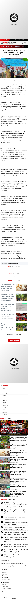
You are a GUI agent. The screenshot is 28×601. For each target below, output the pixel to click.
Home (2, 46)
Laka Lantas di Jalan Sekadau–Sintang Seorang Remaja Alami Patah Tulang (15, 533)
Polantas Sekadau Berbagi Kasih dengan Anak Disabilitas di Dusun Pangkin (15, 528)
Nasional (4, 402)
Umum (17, 441)
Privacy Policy (5, 577)
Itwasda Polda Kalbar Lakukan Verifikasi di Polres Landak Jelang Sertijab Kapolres (16, 551)
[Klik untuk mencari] (22, 43)
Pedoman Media (6, 575)
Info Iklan (4, 590)
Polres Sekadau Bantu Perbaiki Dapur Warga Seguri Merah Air (14, 518)
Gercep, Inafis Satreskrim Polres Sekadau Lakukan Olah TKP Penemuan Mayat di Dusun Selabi (15, 539)
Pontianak (9, 46)
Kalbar (4, 388)
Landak (4, 395)
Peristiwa (5, 405)
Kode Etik (4, 574)
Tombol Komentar (14, 340)
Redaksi (4, 591)
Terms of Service (6, 579)
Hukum (4, 407)
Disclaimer (4, 572)
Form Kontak (5, 586)
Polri (3, 409)
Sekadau (17, 46)
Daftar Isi (4, 584)
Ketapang (4, 414)
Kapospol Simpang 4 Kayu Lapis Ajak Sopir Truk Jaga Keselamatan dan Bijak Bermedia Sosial (15, 512)
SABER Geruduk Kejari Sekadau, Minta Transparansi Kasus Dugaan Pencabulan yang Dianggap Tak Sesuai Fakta (15, 505)
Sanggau (4, 400)
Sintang (4, 412)
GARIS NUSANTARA (16, 597)
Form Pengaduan (6, 588)
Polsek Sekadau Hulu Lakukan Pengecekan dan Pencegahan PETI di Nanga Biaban (16, 545)
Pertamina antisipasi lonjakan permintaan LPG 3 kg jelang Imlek (16, 523)
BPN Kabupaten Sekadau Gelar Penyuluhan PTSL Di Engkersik (16, 556)
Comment (24, 57)
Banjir (4, 398)
